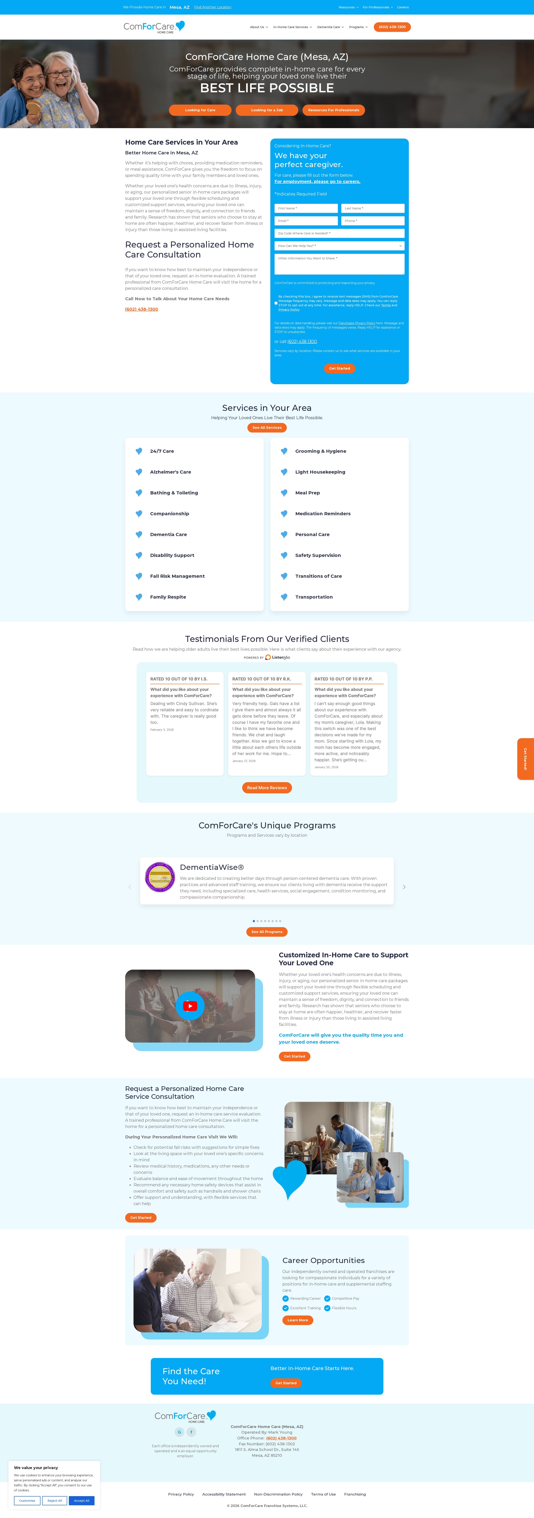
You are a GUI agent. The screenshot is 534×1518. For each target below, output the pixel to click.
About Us (257, 27)
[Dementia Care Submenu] (343, 27)
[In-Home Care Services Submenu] (311, 27)
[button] (404, 887)
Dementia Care (328, 27)
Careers (403, 7)
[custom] (179, 1432)
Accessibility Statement (224, 1494)
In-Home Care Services (290, 27)
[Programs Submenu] (367, 27)
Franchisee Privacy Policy (357, 323)
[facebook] (191, 1432)
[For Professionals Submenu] (392, 7)
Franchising (355, 1494)
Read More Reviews (267, 787)
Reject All (55, 1501)
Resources (347, 7)
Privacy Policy (181, 1494)
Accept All (81, 1501)
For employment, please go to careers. (317, 181)
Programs (356, 27)
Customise (27, 1501)
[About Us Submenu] (267, 27)
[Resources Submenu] (358, 7)
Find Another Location (212, 7)
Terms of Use (323, 1494)
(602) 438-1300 (141, 309)
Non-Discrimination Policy (278, 1494)
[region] (54, 1485)
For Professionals (376, 7)
